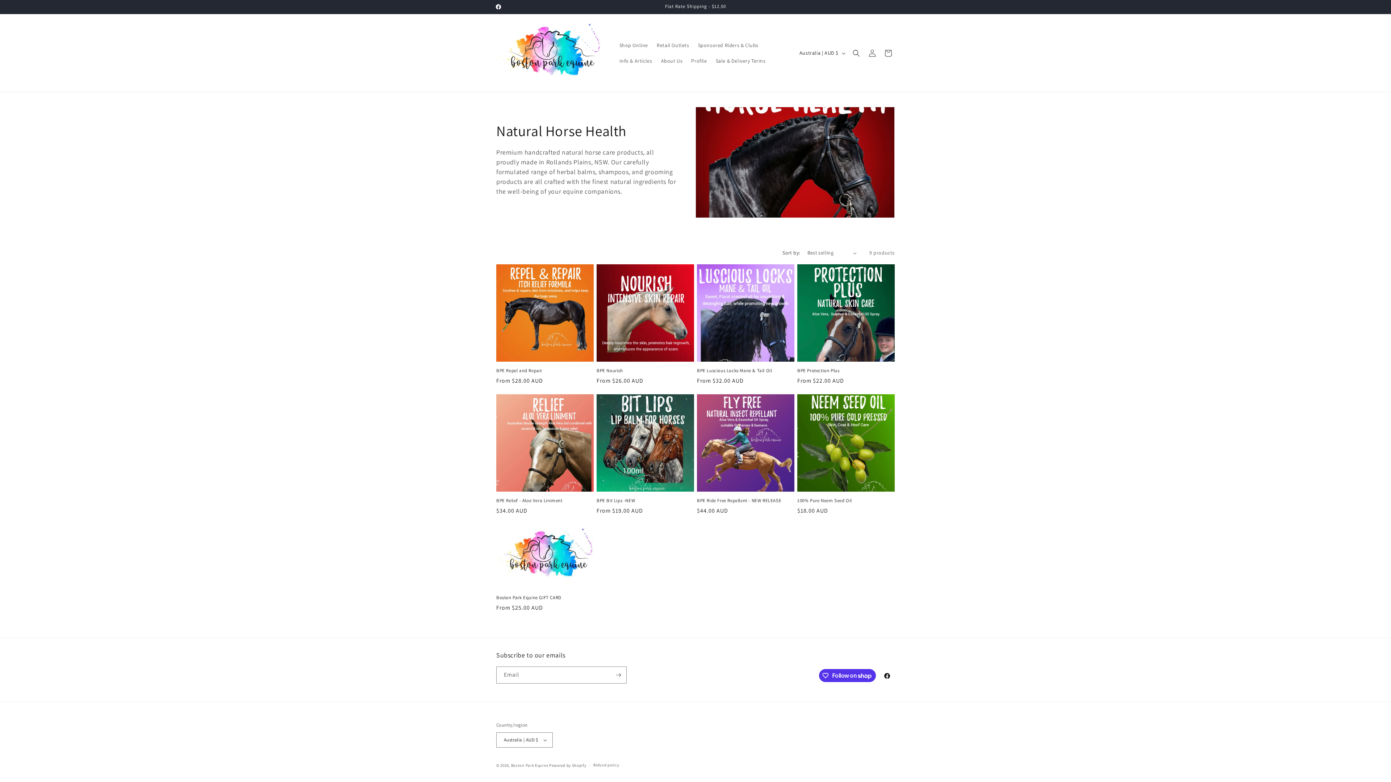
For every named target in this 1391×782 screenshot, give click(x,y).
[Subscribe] (618, 675)
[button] (856, 53)
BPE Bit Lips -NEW (616, 501)
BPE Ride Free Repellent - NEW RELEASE (739, 501)
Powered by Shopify (567, 765)
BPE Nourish (610, 371)
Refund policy (606, 765)
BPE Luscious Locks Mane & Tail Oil (734, 371)
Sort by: (791, 252)
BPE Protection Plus (818, 371)
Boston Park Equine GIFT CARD (528, 598)
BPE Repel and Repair (519, 371)
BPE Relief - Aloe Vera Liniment (529, 501)
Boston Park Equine (529, 765)
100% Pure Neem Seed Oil (824, 501)
